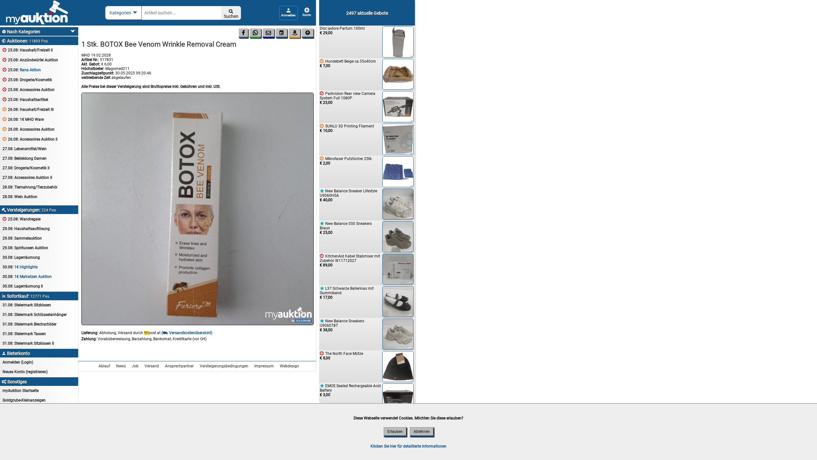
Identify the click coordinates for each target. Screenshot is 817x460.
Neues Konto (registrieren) (25, 372)
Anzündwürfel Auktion (30, 59)
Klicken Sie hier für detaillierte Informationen (408, 446)
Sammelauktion (22, 238)
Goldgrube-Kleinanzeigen (24, 400)
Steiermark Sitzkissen (27, 305)
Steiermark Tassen (24, 334)
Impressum (264, 366)
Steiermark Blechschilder (29, 324)
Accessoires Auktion (29, 89)
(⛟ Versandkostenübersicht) (186, 333)
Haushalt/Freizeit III (28, 109)
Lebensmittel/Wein (25, 149)
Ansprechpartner (179, 366)
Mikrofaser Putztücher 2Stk (346, 160)
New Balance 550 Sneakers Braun (346, 228)
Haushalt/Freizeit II (28, 50)
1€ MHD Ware (23, 119)
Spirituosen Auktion (25, 248)
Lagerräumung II (23, 286)
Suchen (231, 14)
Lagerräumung (21, 257)
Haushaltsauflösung (26, 228)
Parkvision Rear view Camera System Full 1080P (347, 98)
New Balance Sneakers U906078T (342, 325)
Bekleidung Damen (25, 158)
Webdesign (289, 366)
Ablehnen (422, 431)
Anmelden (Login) (18, 362)
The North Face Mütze (341, 355)
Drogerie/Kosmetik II (26, 168)
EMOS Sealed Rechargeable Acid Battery (350, 390)
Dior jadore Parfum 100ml (342, 30)
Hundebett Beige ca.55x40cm (348, 63)
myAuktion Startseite (21, 390)
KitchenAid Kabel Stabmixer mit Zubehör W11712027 (350, 260)
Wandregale (22, 219)
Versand (152, 366)
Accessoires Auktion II (30, 139)
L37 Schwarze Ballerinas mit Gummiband (347, 293)
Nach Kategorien (21, 31)
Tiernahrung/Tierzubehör (30, 187)
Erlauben (395, 431)
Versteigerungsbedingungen (224, 366)
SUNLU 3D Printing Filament (347, 128)
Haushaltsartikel (25, 99)
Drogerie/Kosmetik (27, 79)
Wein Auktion (20, 197)
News (121, 366)
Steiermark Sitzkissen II (28, 343)
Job (135, 366)
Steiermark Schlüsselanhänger (35, 314)
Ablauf (104, 366)
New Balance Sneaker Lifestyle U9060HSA (348, 195)
